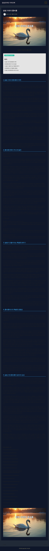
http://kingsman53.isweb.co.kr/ (10, 464)
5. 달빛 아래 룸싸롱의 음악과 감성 (11, 70)
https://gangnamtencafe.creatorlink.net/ (12, 470)
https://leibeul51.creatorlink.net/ (10, 458)
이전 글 (4, 544)
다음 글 (46, 544)
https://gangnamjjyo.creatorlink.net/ (11, 472)
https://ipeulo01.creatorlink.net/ (10, 484)
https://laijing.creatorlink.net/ (10, 455)
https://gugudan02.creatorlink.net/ (11, 505)
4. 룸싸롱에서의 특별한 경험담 (10, 68)
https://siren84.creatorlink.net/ (10, 496)
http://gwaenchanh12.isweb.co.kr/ (11, 449)
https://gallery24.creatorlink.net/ (10, 461)
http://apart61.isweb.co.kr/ (9, 499)
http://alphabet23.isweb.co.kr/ (10, 467)
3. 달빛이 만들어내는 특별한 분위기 (11, 66)
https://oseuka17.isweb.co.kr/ (9, 452)
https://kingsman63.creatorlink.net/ (11, 481)
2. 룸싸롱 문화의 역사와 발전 (10, 64)
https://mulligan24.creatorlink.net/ (11, 475)
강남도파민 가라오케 (8, 2)
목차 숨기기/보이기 (9, 55)
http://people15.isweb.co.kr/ (9, 487)
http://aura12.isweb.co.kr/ (9, 478)
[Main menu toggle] (45, 2)
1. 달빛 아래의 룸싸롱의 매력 (10, 61)
